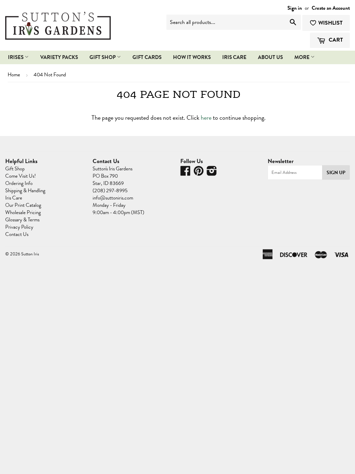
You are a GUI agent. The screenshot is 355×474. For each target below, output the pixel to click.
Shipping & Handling (25, 190)
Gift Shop (103, 57)
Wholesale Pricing (23, 212)
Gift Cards (147, 57)
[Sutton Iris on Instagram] (212, 173)
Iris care (234, 57)
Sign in (294, 8)
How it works (192, 57)
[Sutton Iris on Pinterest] (198, 173)
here (206, 117)
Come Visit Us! (20, 176)
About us (270, 57)
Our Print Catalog (23, 205)
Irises (16, 57)
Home (14, 74)
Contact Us (16, 234)
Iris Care (13, 198)
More (302, 57)
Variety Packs (59, 57)
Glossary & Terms (22, 219)
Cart (335, 40)
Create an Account (331, 8)
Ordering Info (19, 183)
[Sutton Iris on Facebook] (185, 173)
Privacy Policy (19, 227)
